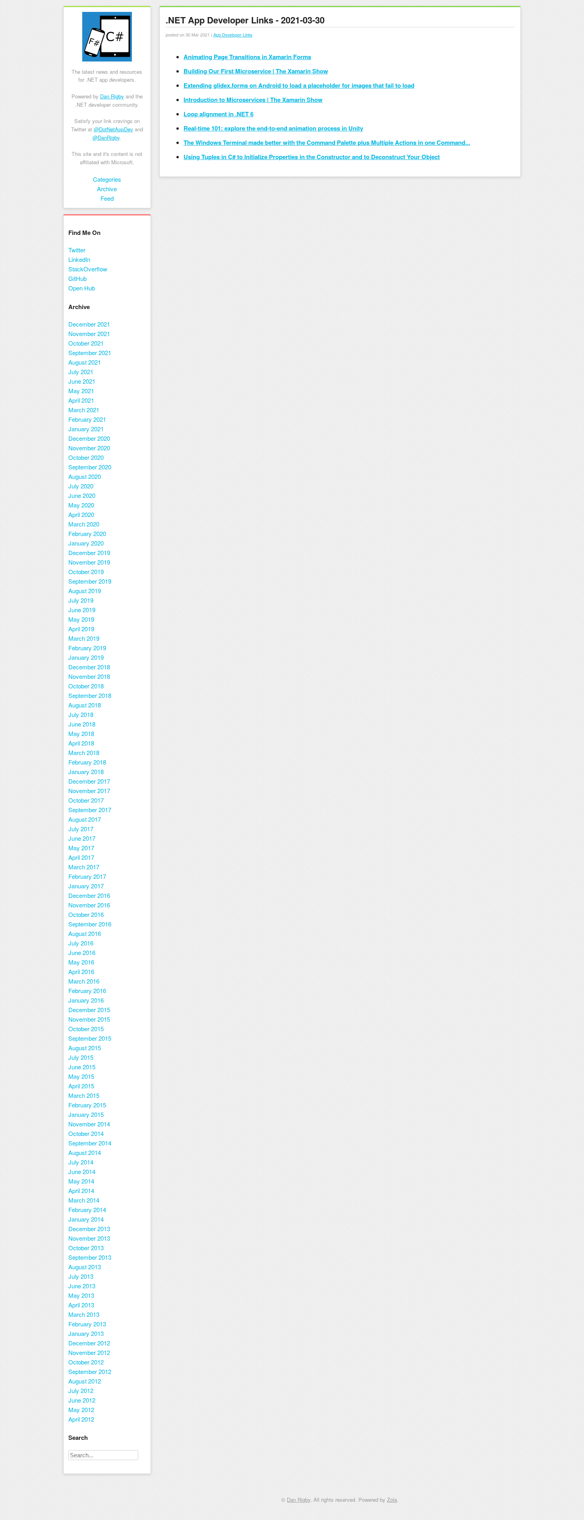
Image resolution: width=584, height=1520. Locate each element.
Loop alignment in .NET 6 (218, 114)
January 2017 (86, 886)
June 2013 (81, 1286)
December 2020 (89, 438)
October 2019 (86, 571)
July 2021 (80, 371)
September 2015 (89, 1038)
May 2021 (81, 390)
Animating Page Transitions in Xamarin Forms (247, 56)
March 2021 (83, 409)
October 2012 (86, 1362)
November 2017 (89, 790)
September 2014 (89, 1143)
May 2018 (81, 733)
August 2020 (84, 476)
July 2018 (80, 714)
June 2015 (81, 1067)
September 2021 (89, 352)
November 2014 (89, 1124)
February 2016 (87, 990)
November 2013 (89, 1238)
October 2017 (86, 800)
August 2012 (84, 1381)
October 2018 (86, 686)
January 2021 (86, 429)
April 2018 (81, 743)
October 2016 (86, 914)
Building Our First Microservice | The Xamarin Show (256, 71)
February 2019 (87, 648)
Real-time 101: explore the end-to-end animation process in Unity (273, 128)
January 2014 (86, 1219)
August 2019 (84, 590)
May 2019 (81, 619)
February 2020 (87, 533)
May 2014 (81, 1181)
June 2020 (81, 495)
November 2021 (89, 333)
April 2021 (81, 400)
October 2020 (86, 457)
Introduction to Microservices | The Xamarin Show (253, 99)
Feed (107, 198)
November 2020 (89, 448)
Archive (107, 188)
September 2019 (89, 581)
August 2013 (84, 1267)
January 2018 (86, 771)
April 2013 (81, 1305)
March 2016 (83, 981)
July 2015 (80, 1057)
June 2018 (81, 724)
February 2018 (87, 762)
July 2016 (80, 943)
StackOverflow (87, 269)
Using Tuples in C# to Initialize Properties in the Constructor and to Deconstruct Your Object (312, 156)
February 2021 (87, 419)
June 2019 (81, 609)
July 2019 (80, 600)
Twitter (76, 250)
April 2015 (81, 1086)
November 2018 (89, 676)
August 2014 (84, 1152)
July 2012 (80, 1390)
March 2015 (83, 1095)
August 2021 (84, 362)
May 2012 (81, 1409)
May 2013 (81, 1295)
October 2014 (86, 1133)
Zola (392, 1499)
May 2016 (81, 962)
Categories (107, 179)
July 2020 (80, 486)
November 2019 (89, 562)
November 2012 (89, 1352)
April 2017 (81, 857)
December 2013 (89, 1228)
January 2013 (86, 1333)
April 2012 (81, 1419)
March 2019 (83, 638)
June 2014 (81, 1171)
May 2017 (81, 848)
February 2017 (87, 876)
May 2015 (81, 1076)
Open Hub (81, 288)
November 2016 (89, 905)
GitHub (77, 278)
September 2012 (89, 1371)
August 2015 (84, 1047)
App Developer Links (232, 35)
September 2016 (89, 924)
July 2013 (80, 1276)
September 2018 (89, 695)
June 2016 (81, 952)
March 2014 (83, 1200)
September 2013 (89, 1257)
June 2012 (81, 1400)
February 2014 (87, 1209)
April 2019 (81, 629)
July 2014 (80, 1162)
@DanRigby (106, 137)
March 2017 (83, 867)
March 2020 (83, 524)
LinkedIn (79, 259)
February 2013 (87, 1324)
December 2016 (89, 895)
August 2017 (84, 819)
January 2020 (86, 543)
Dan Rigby (112, 96)
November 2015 (89, 1019)
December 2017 (89, 781)
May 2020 (81, 505)
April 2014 (81, 1190)
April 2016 (81, 971)
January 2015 (86, 1114)
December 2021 (89, 324)
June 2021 (81, 381)
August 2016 (84, 933)
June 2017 (81, 838)
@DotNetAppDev (113, 129)
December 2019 (89, 552)
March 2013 (83, 1314)
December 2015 (89, 1009)
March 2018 (83, 752)
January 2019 (86, 657)
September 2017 (89, 809)
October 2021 (86, 343)
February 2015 (87, 1105)
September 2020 (89, 467)
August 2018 (84, 705)
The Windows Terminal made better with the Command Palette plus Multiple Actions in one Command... (327, 142)
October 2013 (86, 1247)
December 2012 (89, 1343)
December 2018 (89, 667)
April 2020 (81, 514)
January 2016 (86, 1000)
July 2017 (80, 828)
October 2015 (86, 1028)
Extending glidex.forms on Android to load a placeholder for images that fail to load (299, 85)
